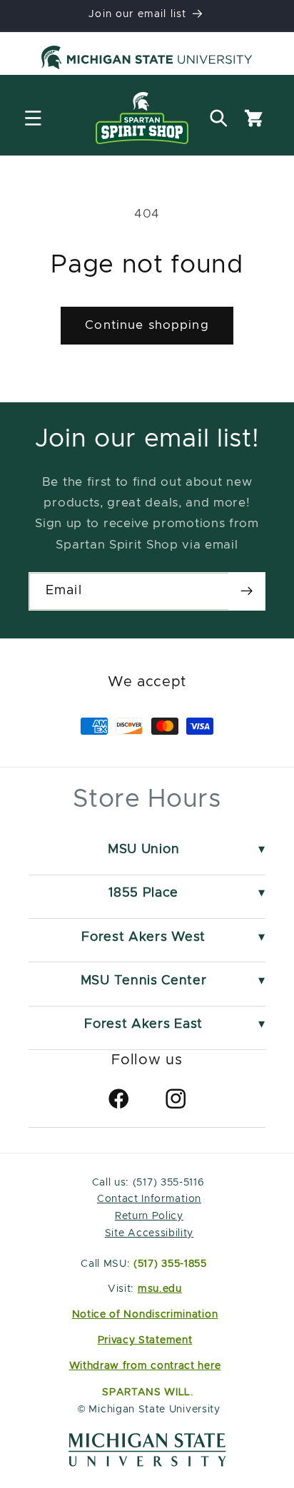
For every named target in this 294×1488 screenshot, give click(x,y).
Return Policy (149, 1216)
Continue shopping (147, 325)
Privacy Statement (145, 1340)
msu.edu (160, 1289)
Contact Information (149, 1199)
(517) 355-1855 (170, 1264)
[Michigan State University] (147, 60)
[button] (33, 118)
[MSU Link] (147, 1463)
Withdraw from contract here (145, 1366)
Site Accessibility (149, 1233)
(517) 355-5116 (166, 1183)
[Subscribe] (246, 591)
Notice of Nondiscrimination (145, 1315)
